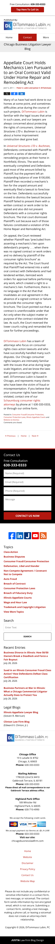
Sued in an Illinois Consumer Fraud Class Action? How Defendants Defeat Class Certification (27, 674)
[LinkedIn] (19, 535)
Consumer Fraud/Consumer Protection (28, 414)
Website (27, 857)
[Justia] (27, 535)
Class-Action (11, 552)
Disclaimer (27, 863)
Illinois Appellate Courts (36, 417)
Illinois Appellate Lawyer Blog (21, 712)
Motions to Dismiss (11, 420)
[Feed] (43, 535)
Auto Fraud (10, 579)
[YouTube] (35, 535)
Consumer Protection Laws (15, 417)
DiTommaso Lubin (33, 111)
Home (9, 37)
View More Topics (14, 611)
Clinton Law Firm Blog (16, 721)
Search (27, 636)
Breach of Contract (15, 583)
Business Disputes (14, 556)
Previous (10, 435)
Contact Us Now (27, 516)
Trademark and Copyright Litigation (25, 607)
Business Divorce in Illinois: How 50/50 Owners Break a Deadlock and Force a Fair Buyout (26, 656)
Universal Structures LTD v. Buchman (28, 146)
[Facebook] (12, 535)
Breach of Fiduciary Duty (18, 593)
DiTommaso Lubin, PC (38, 927)
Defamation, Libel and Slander (21, 566)
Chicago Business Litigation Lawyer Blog (27, 24)
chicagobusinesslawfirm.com (28, 840)
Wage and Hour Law (15, 602)
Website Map (27, 881)
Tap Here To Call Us (27, 9)
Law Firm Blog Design (27, 940)
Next (35, 435)
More (46, 37)
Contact (27, 37)
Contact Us (27, 875)
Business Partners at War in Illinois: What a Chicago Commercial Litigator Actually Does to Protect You (25, 691)
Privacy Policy (27, 869)
